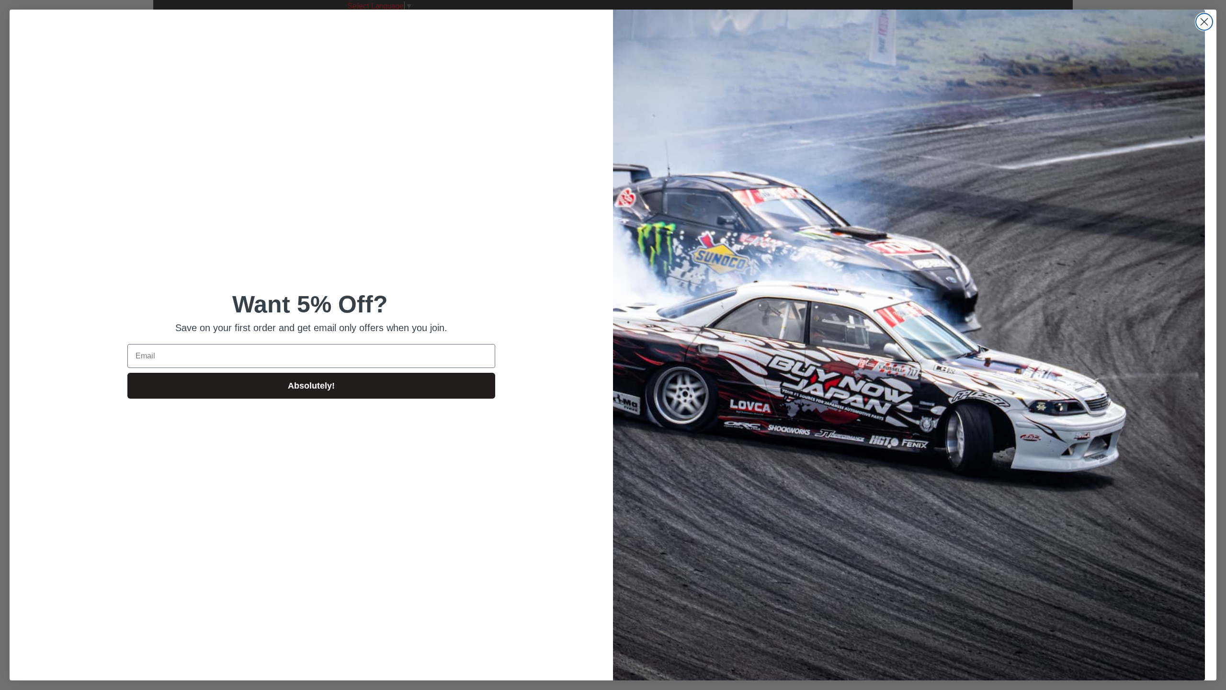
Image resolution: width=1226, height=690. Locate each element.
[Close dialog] (1204, 21)
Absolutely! (311, 386)
